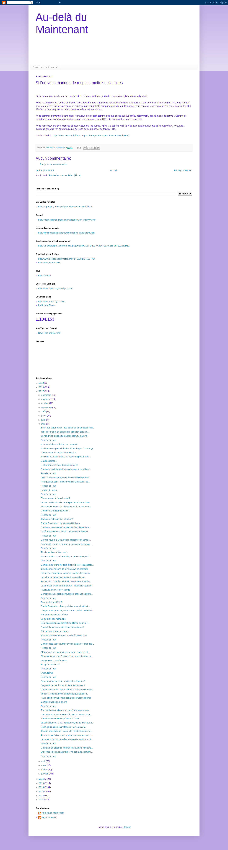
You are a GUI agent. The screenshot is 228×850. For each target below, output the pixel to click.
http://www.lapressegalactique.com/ (55, 288)
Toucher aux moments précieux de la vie (60, 718)
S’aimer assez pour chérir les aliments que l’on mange (67, 448)
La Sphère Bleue (46, 305)
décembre (46, 395)
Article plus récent (45, 170)
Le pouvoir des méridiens (53, 619)
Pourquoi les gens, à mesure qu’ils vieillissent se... (65, 482)
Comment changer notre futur (55, 511)
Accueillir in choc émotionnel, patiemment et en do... (66, 581)
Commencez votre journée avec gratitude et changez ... (67, 644)
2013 (41, 791)
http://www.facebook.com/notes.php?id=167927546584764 (66, 259)
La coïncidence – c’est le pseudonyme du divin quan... (67, 723)
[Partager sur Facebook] (95, 148)
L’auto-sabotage (49, 461)
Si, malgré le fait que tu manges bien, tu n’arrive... (65, 436)
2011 (41, 799)
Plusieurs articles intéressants (55, 590)
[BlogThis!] (88, 148)
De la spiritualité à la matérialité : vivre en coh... (63, 727)
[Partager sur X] (91, 148)
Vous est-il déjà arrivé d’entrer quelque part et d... (64, 694)
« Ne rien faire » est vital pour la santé (59, 444)
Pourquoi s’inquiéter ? (51, 602)
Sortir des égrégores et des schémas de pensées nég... (67, 428)
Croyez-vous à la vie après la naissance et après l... (66, 540)
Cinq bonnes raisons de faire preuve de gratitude (64, 569)
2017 (41, 391)
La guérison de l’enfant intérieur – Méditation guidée (66, 585)
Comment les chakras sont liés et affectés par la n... (65, 527)
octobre (45, 403)
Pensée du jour (48, 440)
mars (44, 765)
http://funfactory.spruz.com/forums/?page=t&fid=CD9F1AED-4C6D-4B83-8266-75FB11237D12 (83, 246)
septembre (46, 407)
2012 (41, 795)
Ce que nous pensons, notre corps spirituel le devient (66, 610)
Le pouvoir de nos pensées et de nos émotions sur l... (66, 739)
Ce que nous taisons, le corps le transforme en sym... (66, 731)
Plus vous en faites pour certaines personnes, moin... (66, 735)
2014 (41, 787)
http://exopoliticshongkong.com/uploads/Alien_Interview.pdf (66, 220)
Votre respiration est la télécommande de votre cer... (66, 506)
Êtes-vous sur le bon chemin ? (55, 498)
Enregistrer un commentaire (53, 164)
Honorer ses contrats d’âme (54, 614)
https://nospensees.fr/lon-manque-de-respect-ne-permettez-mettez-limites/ (91, 135)
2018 (41, 387)
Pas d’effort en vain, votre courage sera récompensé (66, 698)
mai (43, 424)
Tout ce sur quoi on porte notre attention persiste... (65, 432)
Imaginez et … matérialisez (54, 660)
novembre (46, 399)
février (44, 769)
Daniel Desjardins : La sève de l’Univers (60, 523)
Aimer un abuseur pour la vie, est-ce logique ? (63, 681)
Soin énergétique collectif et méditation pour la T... (65, 623)
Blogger (126, 827)
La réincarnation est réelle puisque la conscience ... (66, 531)
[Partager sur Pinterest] (98, 148)
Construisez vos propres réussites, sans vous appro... (66, 594)
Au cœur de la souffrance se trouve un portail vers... (65, 456)
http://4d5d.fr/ (44, 275)
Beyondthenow (49, 817)
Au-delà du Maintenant (53, 813)
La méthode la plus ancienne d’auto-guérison (63, 577)
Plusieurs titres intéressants (54, 552)
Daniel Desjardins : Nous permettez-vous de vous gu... (67, 689)
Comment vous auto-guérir (54, 702)
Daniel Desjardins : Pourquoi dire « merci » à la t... (65, 606)
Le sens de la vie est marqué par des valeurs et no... (66, 502)
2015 (41, 783)
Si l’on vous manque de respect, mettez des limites (65, 573)
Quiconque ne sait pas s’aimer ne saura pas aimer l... (66, 752)
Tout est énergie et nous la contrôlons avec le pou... (65, 710)
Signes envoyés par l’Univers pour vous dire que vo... (66, 656)
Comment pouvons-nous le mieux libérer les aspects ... (67, 565)
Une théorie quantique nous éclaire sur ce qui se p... (66, 714)
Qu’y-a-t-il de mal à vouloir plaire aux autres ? (63, 685)
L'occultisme (47, 673)
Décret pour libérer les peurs (55, 631)
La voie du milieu (49, 490)
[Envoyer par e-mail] (85, 148)
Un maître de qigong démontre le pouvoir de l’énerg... (67, 748)
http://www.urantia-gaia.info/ (51, 301)
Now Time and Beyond (45, 67)
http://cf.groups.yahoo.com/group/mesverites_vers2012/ (65, 206)
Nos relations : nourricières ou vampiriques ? (62, 627)
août (43, 411)
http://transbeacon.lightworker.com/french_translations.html (66, 233)
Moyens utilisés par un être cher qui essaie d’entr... (65, 652)
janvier (44, 774)
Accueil (113, 170)
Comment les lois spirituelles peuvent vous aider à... (66, 469)
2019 (41, 383)
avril (43, 761)
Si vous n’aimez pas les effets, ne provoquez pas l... (66, 556)
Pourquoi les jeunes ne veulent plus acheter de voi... (66, 544)
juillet (44, 415)
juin (43, 420)
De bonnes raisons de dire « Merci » (58, 452)
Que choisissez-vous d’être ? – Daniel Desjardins (65, 477)
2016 (41, 779)
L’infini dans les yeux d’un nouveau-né (59, 465)
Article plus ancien (182, 170)
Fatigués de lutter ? (50, 664)
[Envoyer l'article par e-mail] (79, 147)
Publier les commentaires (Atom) (65, 175)
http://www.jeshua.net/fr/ (49, 262)
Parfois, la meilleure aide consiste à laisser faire (64, 635)
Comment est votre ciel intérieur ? (57, 519)
